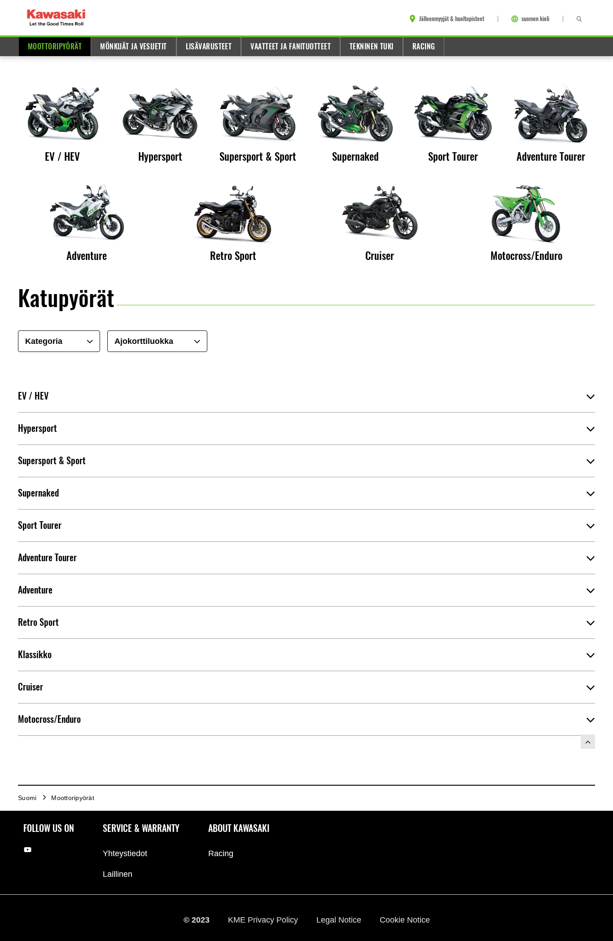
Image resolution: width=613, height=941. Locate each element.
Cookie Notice (405, 919)
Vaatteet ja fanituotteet (290, 46)
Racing (423, 46)
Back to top (588, 741)
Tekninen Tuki (372, 46)
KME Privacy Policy (264, 919)
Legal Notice (339, 919)
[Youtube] (27, 849)
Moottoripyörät (55, 46)
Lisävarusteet (209, 46)
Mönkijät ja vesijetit (133, 46)
